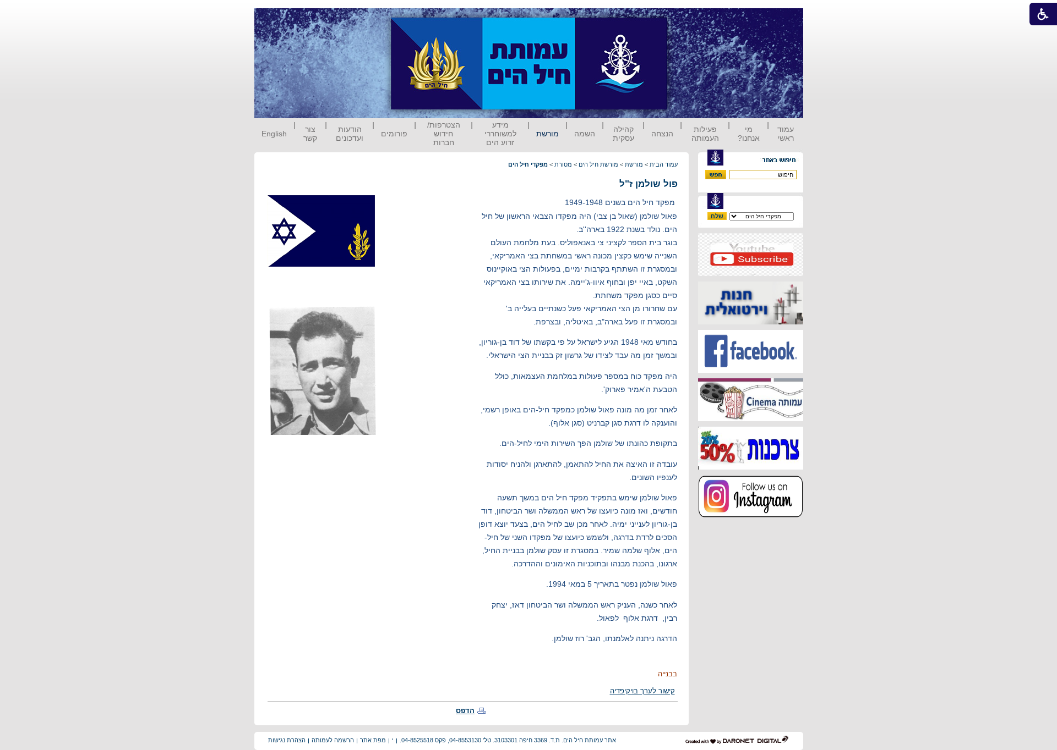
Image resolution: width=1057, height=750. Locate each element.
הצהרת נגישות (287, 740)
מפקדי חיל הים (528, 164)
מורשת (547, 133)
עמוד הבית (664, 164)
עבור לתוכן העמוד (688, 19)
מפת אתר (373, 740)
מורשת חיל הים (598, 164)
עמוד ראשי (785, 133)
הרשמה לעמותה (333, 740)
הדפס (465, 711)
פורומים (394, 133)
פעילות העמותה (705, 133)
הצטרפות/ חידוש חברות (443, 133)
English (274, 133)
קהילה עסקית (623, 133)
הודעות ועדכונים (349, 133)
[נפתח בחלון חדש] (750, 273)
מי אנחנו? (749, 133)
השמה (584, 133)
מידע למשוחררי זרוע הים (500, 133)
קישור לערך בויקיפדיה (642, 691)
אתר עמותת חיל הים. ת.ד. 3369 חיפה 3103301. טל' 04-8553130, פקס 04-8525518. (508, 740)
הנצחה (662, 133)
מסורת (563, 164)
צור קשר (310, 133)
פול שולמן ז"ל (648, 184)
